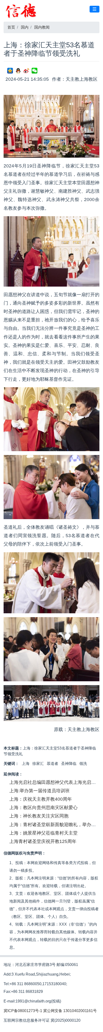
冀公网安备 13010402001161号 (70, 1011)
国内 (25, 27)
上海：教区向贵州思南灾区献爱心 (43, 807)
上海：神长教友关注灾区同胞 (39, 815)
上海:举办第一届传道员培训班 (39, 790)
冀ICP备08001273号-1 (23, 1011)
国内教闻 (42, 27)
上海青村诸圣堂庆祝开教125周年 (42, 841)
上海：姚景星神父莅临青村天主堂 (43, 832)
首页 (11, 27)
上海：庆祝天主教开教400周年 (40, 799)
